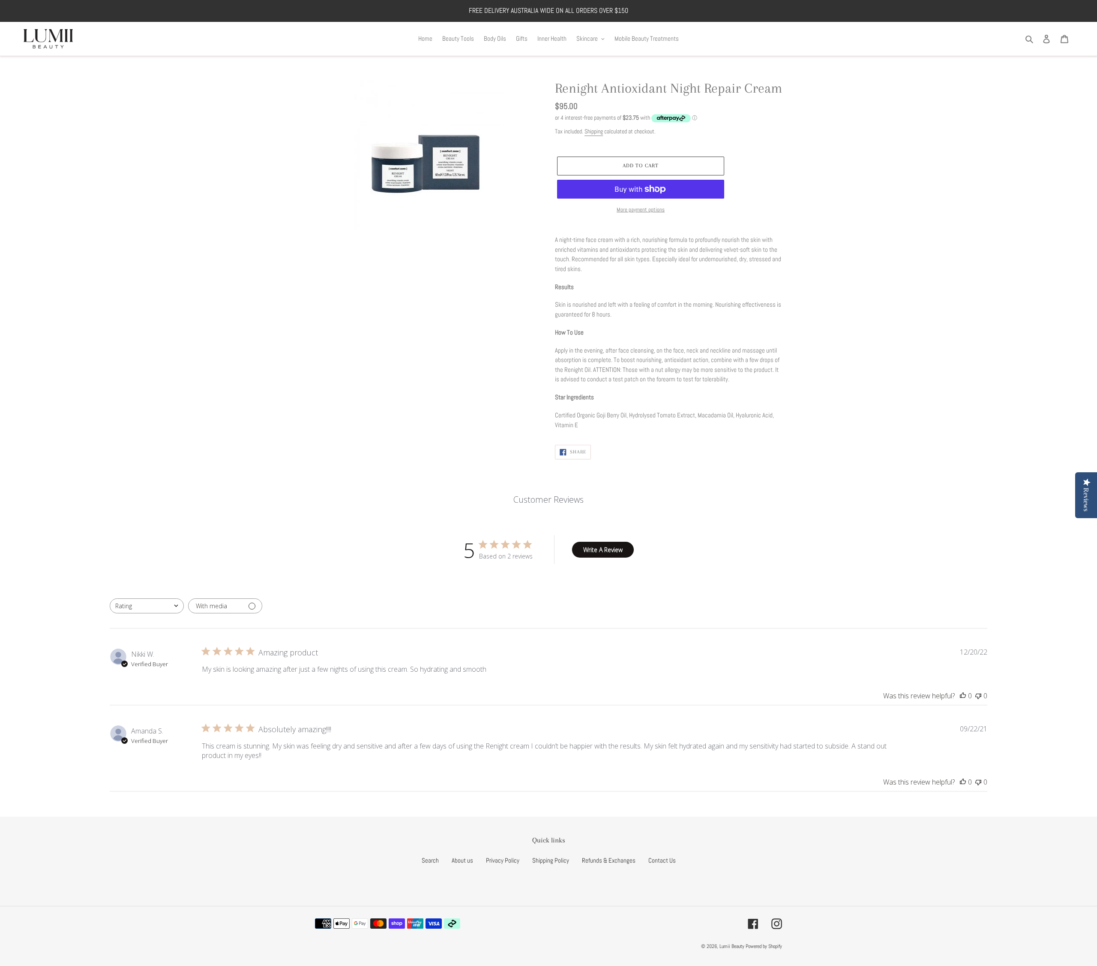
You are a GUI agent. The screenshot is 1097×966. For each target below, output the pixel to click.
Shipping (593, 131)
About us (462, 860)
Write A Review (603, 550)
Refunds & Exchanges (608, 860)
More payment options (641, 209)
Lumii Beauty (731, 946)
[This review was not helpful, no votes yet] (978, 695)
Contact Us (662, 860)
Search (430, 860)
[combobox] (147, 605)
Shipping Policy (550, 860)
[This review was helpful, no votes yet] (963, 695)
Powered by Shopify (764, 946)
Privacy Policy (502, 860)
